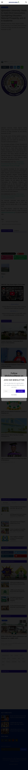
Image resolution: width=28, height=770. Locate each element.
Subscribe (20, 391)
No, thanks (14, 394)
